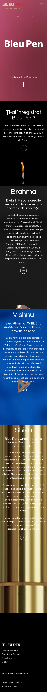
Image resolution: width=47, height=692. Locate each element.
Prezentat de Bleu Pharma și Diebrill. (15, 673)
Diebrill (5, 662)
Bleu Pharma (8, 658)
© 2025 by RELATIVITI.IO (10, 687)
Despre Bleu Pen (10, 650)
